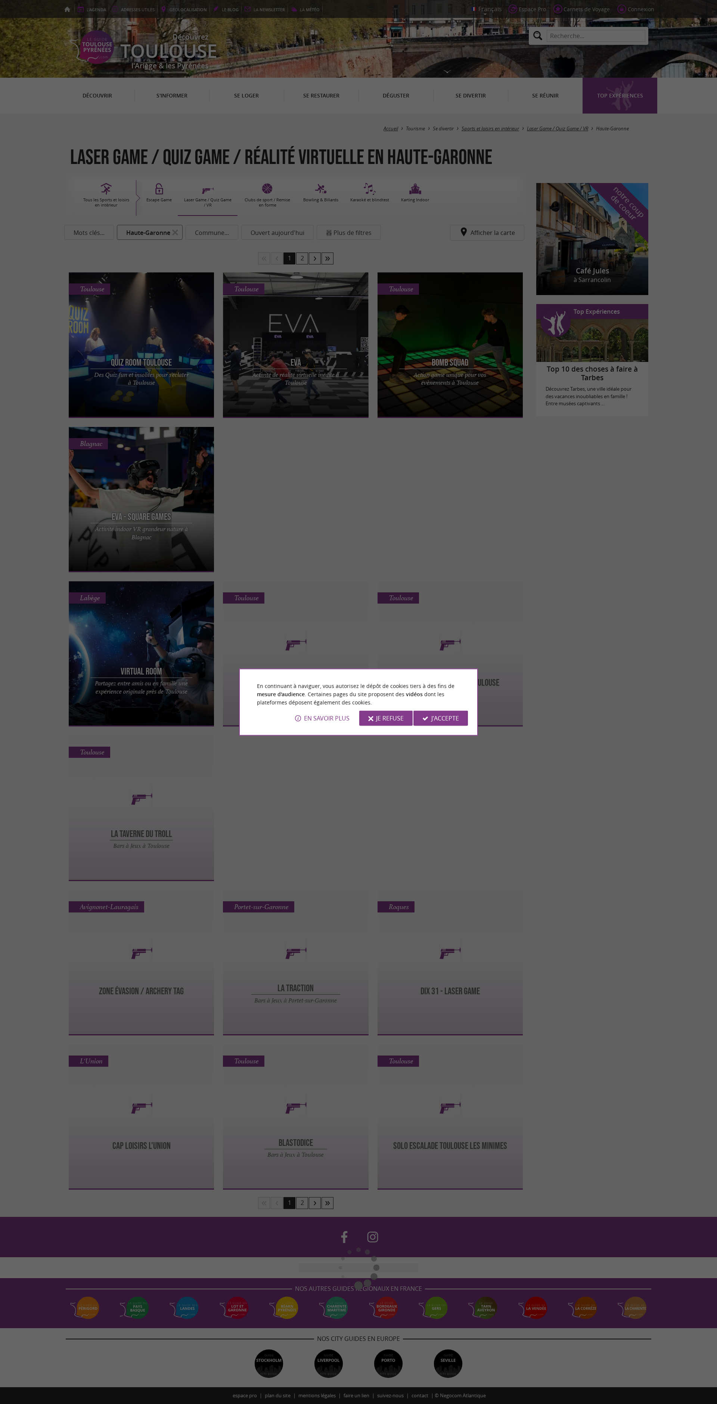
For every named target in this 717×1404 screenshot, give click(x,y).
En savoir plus (327, 718)
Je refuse (390, 718)
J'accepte (445, 718)
